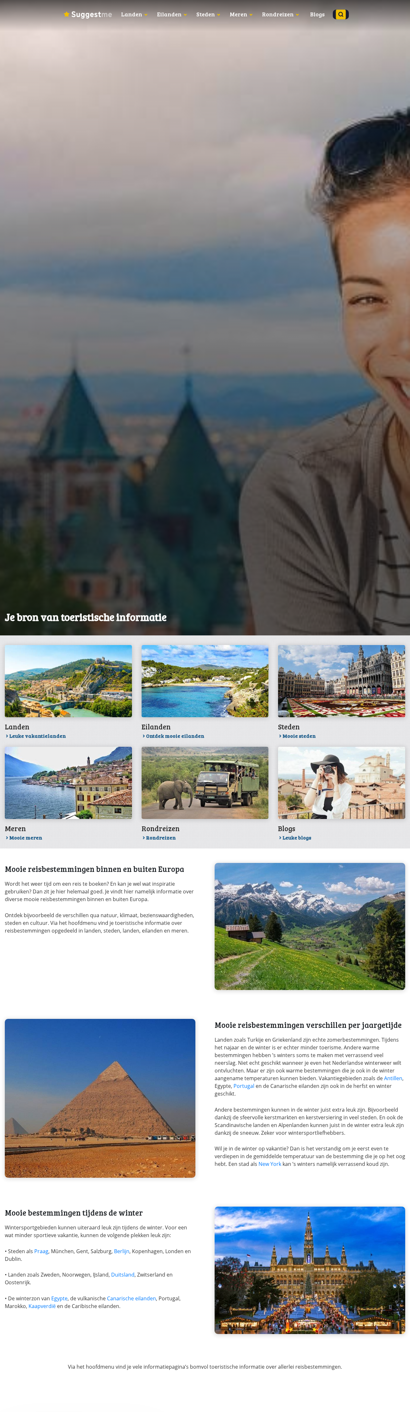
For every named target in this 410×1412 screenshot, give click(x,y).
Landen (131, 14)
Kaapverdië (42, 1306)
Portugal (244, 1085)
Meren (238, 14)
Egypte (59, 1298)
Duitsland (123, 1274)
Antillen (393, 1078)
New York (269, 1163)
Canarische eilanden (131, 1298)
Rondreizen (278, 14)
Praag (41, 1251)
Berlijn (121, 1251)
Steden (205, 14)
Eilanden (169, 14)
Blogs (317, 14)
